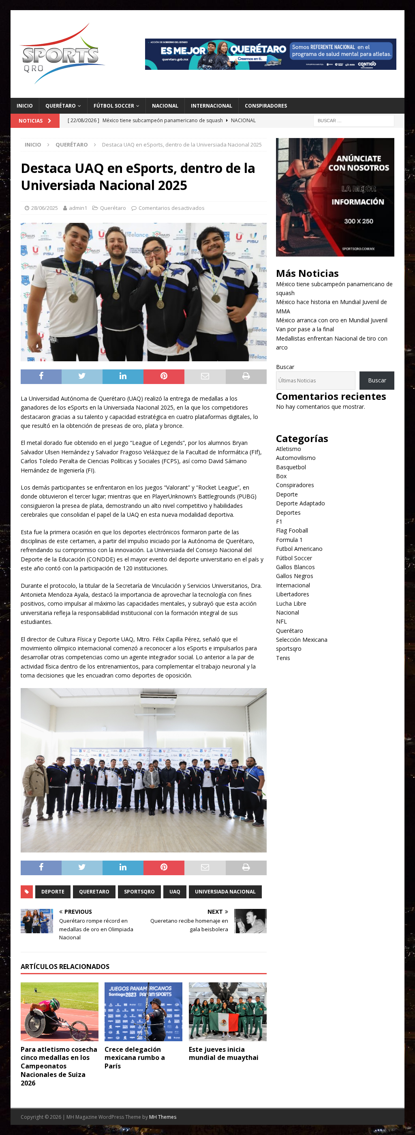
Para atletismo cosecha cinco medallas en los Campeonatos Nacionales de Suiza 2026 (59, 1066)
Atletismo (288, 449)
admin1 (78, 207)
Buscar (285, 367)
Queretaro (94, 891)
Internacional (211, 105)
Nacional (165, 105)
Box (281, 476)
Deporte (52, 891)
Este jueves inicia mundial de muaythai (224, 1053)
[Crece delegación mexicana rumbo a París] (143, 1011)
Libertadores (292, 594)
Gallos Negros (294, 576)
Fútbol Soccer (114, 105)
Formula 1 (289, 540)
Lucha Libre (291, 603)
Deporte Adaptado (300, 503)
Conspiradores (266, 105)
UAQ (174, 891)
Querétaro (60, 105)
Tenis (283, 658)
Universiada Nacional (225, 891)
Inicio (25, 105)
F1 (279, 521)
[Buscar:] (353, 120)
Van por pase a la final (305, 329)
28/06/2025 (44, 207)
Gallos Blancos (295, 567)
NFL (281, 621)
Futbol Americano (299, 548)
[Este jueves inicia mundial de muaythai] (228, 1011)
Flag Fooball (292, 530)
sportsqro (289, 648)
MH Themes (162, 1116)
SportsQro (139, 891)
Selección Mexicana (301, 639)
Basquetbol (291, 467)
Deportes (288, 512)
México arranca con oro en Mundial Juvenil (331, 320)
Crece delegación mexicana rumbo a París (135, 1058)
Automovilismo (296, 458)
